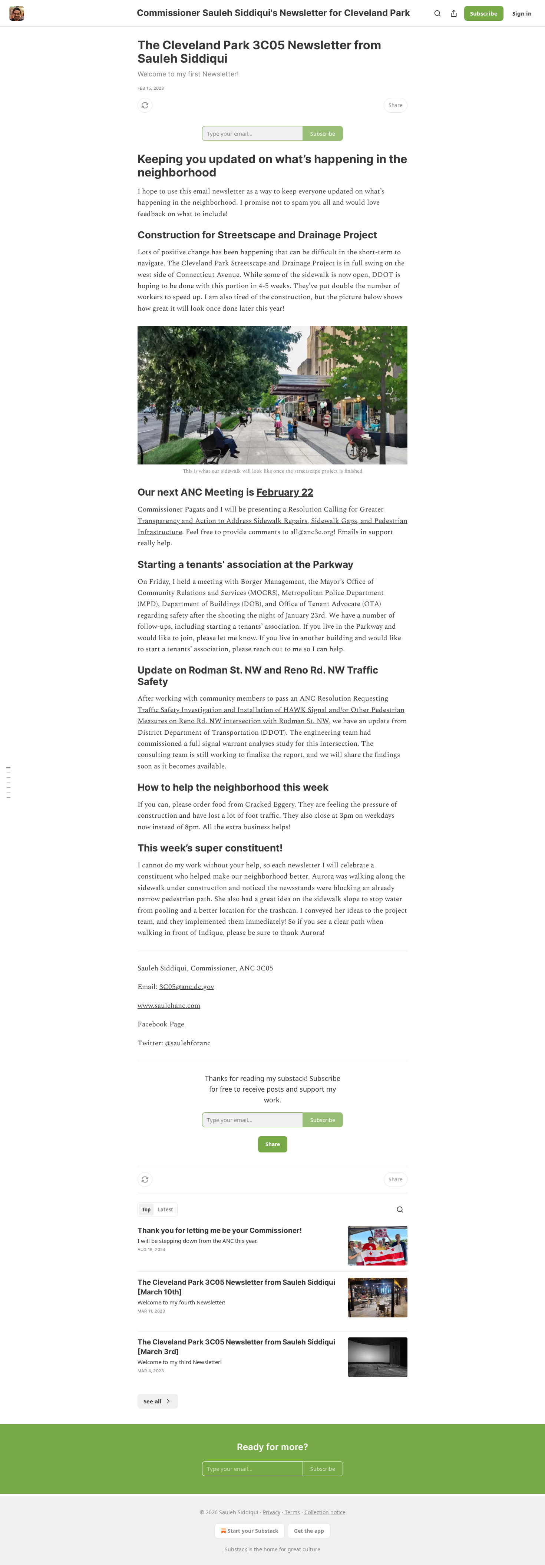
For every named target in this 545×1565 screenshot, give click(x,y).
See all (152, 1401)
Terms (292, 1512)
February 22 (285, 492)
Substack (236, 1549)
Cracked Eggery (269, 804)
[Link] (127, 166)
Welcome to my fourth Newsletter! (181, 1302)
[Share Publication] (453, 13)
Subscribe (484, 13)
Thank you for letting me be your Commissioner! (220, 1230)
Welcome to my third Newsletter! (180, 1362)
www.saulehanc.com (169, 1005)
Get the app (309, 1530)
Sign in (522, 13)
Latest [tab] (165, 1209)
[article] (272, 1245)
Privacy (271, 1512)
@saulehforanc (188, 1043)
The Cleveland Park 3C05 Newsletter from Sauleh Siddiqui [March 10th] (236, 1287)
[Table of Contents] (8, 782)
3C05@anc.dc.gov (186, 987)
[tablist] (158, 1209)
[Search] (437, 13)
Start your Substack (253, 1530)
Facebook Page (161, 1024)
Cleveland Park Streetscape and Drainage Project (258, 263)
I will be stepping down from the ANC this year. (198, 1240)
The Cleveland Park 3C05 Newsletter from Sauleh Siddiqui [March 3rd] (236, 1347)
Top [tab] (146, 1209)
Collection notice (325, 1512)
